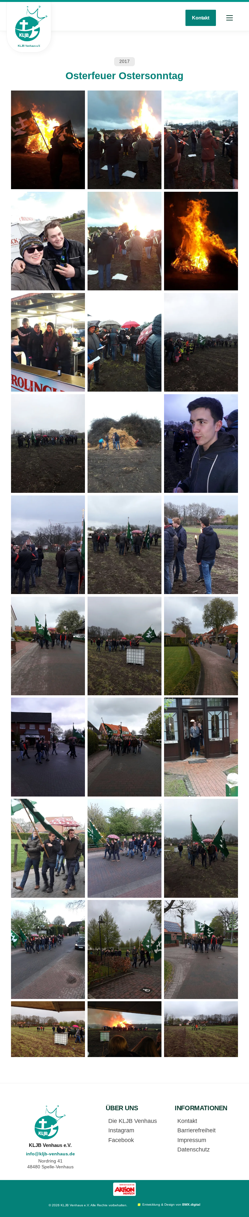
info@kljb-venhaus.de (50, 1153)
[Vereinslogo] (50, 1122)
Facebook (121, 1140)
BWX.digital (191, 1204)
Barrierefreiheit (196, 1130)
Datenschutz (193, 1149)
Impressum (191, 1140)
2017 (124, 61)
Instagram (121, 1130)
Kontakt (200, 17)
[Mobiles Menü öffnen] (229, 17)
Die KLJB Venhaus (132, 1121)
